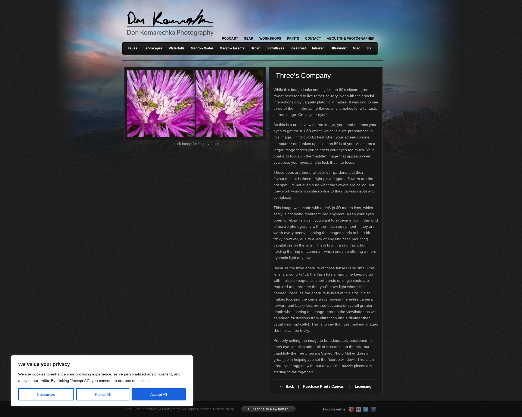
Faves (132, 48)
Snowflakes (275, 48)
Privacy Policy (223, 409)
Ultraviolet (339, 48)
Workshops (270, 38)
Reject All (103, 394)
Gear (248, 38)
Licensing (363, 386)
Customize (46, 394)
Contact (313, 38)
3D (368, 48)
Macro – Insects (232, 48)
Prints (293, 38)
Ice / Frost (298, 48)
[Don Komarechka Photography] (169, 38)
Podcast (230, 38)
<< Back (287, 386)
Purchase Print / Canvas (323, 386)
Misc (356, 48)
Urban (255, 48)
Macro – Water (202, 48)
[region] (70, 380)
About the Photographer (351, 38)
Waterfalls (177, 48)
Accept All (158, 394)
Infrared (318, 48)
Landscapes (153, 48)
